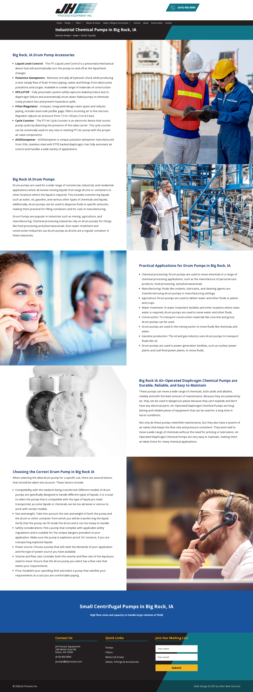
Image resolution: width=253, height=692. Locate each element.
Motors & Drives (93, 23)
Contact (168, 23)
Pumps (67, 23)
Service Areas (156, 23)
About (145, 23)
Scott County (88, 35)
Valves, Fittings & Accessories (115, 23)
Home (59, 23)
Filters (78, 23)
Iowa (75, 35)
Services (137, 23)
